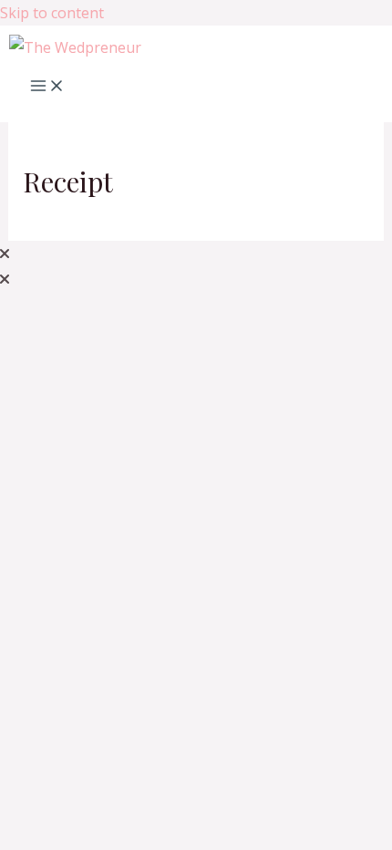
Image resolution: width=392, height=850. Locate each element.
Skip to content (52, 13)
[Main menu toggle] (47, 86)
